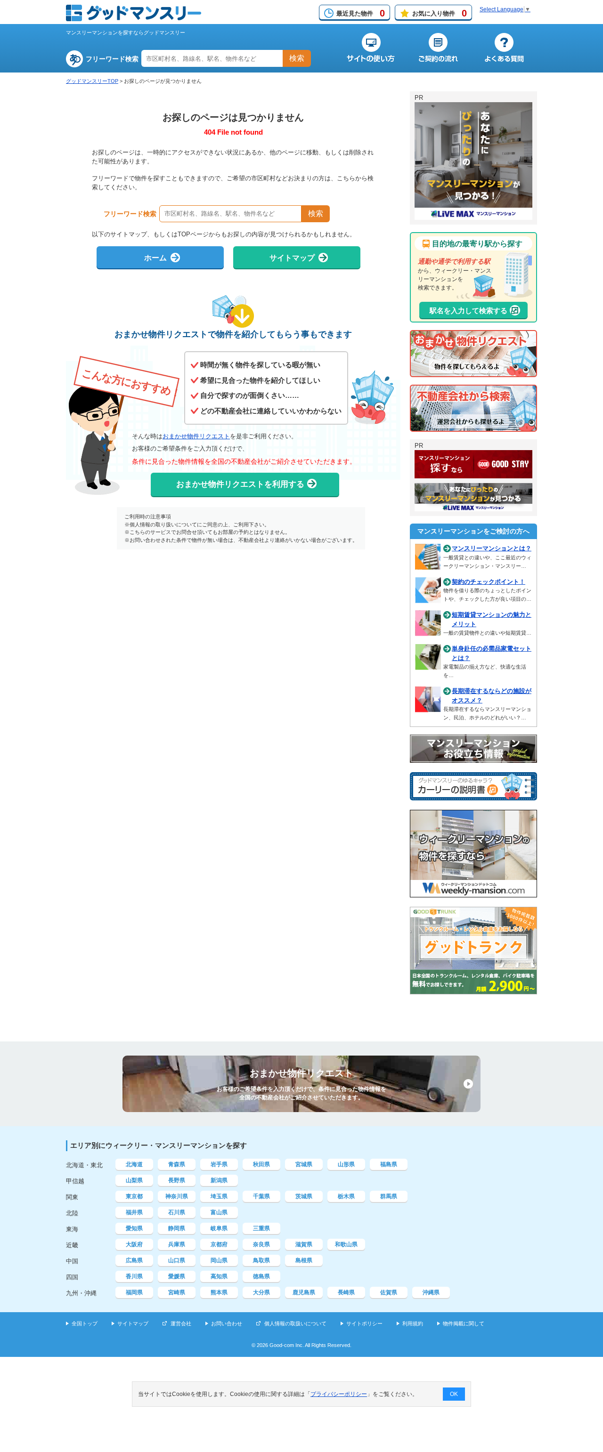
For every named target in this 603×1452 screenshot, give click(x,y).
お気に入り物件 (439, 13)
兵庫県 (176, 1244)
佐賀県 (388, 1292)
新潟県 (219, 1180)
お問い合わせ (226, 1323)
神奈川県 (176, 1196)
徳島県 (261, 1276)
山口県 (176, 1260)
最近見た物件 (360, 13)
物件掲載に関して (463, 1323)
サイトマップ (132, 1323)
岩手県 (219, 1164)
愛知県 (134, 1228)
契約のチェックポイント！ (488, 581)
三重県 (261, 1228)
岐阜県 (219, 1228)
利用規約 (412, 1323)
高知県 (219, 1276)
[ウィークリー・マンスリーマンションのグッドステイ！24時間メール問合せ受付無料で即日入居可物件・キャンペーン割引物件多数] (473, 474)
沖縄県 (431, 1292)
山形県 (346, 1164)
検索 (296, 58)
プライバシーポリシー (338, 1394)
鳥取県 (261, 1260)
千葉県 (261, 1196)
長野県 (176, 1180)
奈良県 (261, 1244)
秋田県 (261, 1164)
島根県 (303, 1260)
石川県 (176, 1212)
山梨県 (134, 1180)
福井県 (134, 1212)
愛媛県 (176, 1276)
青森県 (176, 1164)
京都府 (219, 1244)
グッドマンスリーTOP (92, 81)
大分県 (261, 1292)
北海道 (134, 1164)
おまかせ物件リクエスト (196, 436)
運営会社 (181, 1323)
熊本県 (219, 1292)
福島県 (388, 1164)
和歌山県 (346, 1244)
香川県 (134, 1276)
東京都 (134, 1196)
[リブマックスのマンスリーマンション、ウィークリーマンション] (473, 215)
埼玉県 (219, 1196)
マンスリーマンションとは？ (491, 548)
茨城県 (303, 1196)
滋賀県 (303, 1244)
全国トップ (85, 1323)
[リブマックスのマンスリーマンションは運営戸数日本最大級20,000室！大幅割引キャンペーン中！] (473, 507)
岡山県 (219, 1260)
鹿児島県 (304, 1292)
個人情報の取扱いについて (295, 1323)
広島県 (134, 1260)
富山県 (219, 1212)
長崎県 (346, 1292)
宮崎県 (176, 1292)
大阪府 (134, 1244)
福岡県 (134, 1292)
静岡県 (176, 1228)
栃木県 (346, 1196)
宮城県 (303, 1164)
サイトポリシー (364, 1323)
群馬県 (388, 1196)
